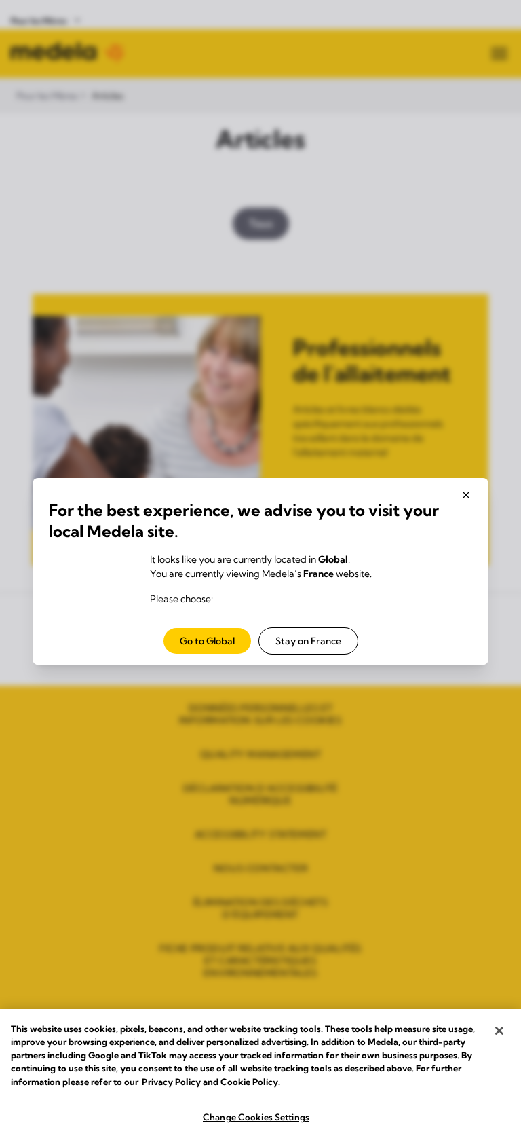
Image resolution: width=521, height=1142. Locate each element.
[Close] (499, 1031)
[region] (260, 1075)
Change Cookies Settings (256, 1116)
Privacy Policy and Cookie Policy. (211, 1081)
